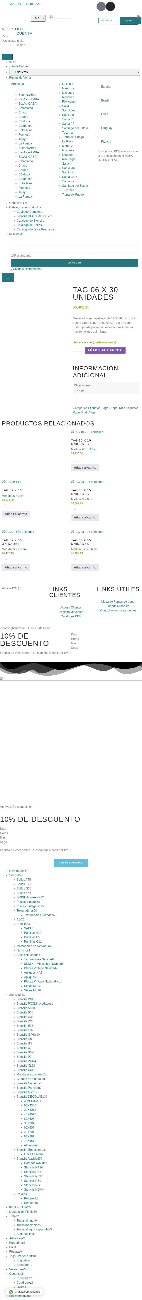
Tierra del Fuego (73, 137)
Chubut (23, 116)
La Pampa (25, 143)
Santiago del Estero (75, 128)
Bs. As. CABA (27, 103)
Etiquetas (94, 408)
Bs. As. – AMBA (28, 99)
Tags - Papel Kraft (113, 408)
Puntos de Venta (20, 77)
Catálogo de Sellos (29, 225)
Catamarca (25, 108)
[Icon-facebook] (101, 6)
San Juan (68, 110)
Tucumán (68, 132)
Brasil (105, 100)
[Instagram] (110, 6)
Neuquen (68, 97)
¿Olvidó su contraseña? (26, 268)
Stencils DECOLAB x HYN (34, 216)
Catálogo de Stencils (30, 220)
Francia (106, 141)
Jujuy (22, 139)
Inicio (12, 61)
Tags (92, 412)
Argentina (17, 83)
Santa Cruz (69, 119)
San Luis (68, 114)
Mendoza (68, 88)
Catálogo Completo (29, 211)
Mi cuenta (15, 233)
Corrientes (25, 125)
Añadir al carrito (105, 350)
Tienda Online (18, 66)
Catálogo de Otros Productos (36, 229)
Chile (104, 114)
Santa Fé (68, 123)
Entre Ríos (25, 130)
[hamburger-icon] (7, 57)
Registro (12, 29)
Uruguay (106, 128)
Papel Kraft (80, 412)
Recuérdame (22, 255)
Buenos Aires (27, 94)
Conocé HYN (18, 202)
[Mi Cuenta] (21, 19)
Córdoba (24, 121)
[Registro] (6, 19)
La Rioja (67, 83)
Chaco (22, 112)
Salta (65, 106)
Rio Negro (69, 101)
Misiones (68, 92)
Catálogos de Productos (25, 207)
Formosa (24, 134)
